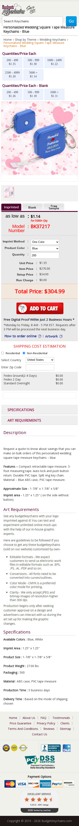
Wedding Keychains (53, 40)
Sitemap (65, 729)
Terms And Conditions (23, 729)
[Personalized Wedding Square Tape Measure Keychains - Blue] (39, 174)
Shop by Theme (25, 40)
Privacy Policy (46, 723)
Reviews (49, 729)
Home (7, 40)
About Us (29, 718)
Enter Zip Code (11, 367)
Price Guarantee (20, 723)
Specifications (21, 410)
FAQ (43, 718)
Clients (65, 723)
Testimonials (61, 718)
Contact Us (39, 734)
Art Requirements (24, 420)
